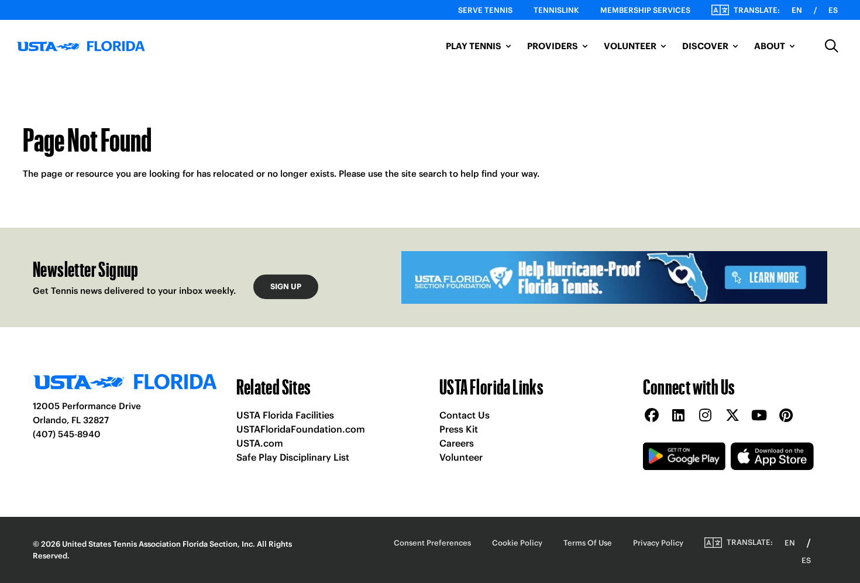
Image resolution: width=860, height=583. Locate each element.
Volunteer (461, 457)
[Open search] (832, 46)
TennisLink (556, 10)
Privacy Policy (658, 543)
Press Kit (458, 429)
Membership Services (645, 10)
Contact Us (464, 415)
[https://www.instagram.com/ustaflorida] (705, 416)
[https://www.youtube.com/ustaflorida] (759, 416)
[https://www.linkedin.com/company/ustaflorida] (678, 416)
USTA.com (259, 443)
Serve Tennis (485, 10)
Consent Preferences (432, 543)
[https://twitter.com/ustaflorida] (732, 416)
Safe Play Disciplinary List (292, 457)
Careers (456, 443)
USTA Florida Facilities (285, 415)
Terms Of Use (587, 543)
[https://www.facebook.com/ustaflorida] (652, 416)
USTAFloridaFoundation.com (300, 429)
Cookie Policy (517, 543)
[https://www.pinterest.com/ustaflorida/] (786, 416)
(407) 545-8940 (67, 434)
